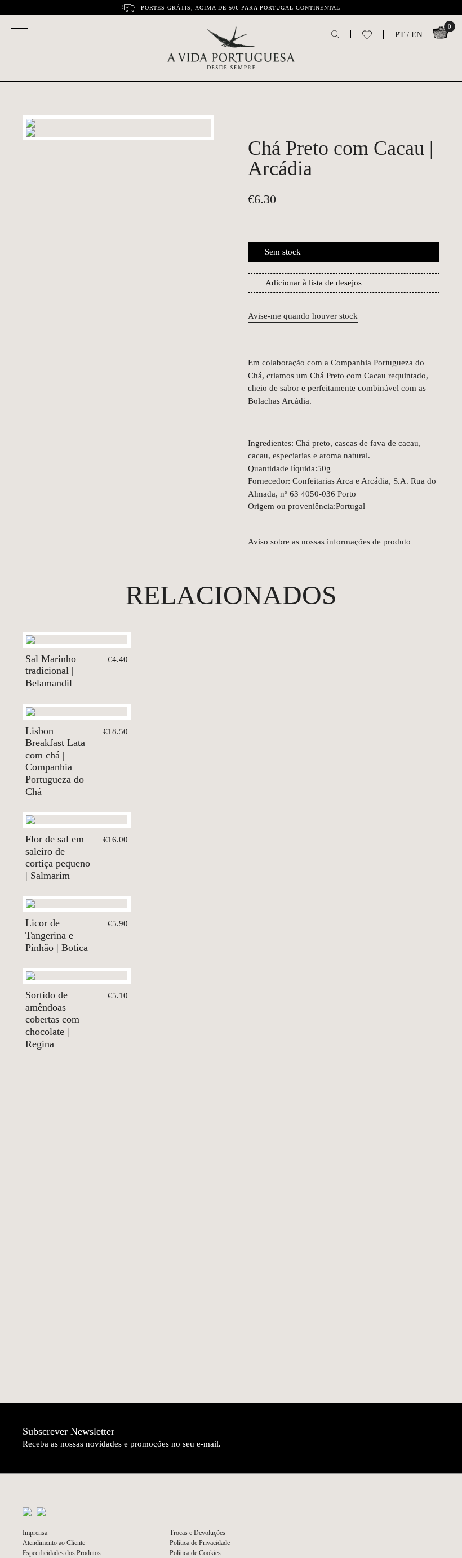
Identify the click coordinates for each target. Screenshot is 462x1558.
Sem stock (283, 251)
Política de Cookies (195, 1553)
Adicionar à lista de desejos (313, 282)
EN (417, 34)
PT (400, 34)
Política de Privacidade (200, 1543)
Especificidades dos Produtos (62, 1553)
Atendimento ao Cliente (54, 1543)
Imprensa (35, 1533)
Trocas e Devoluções (197, 1533)
